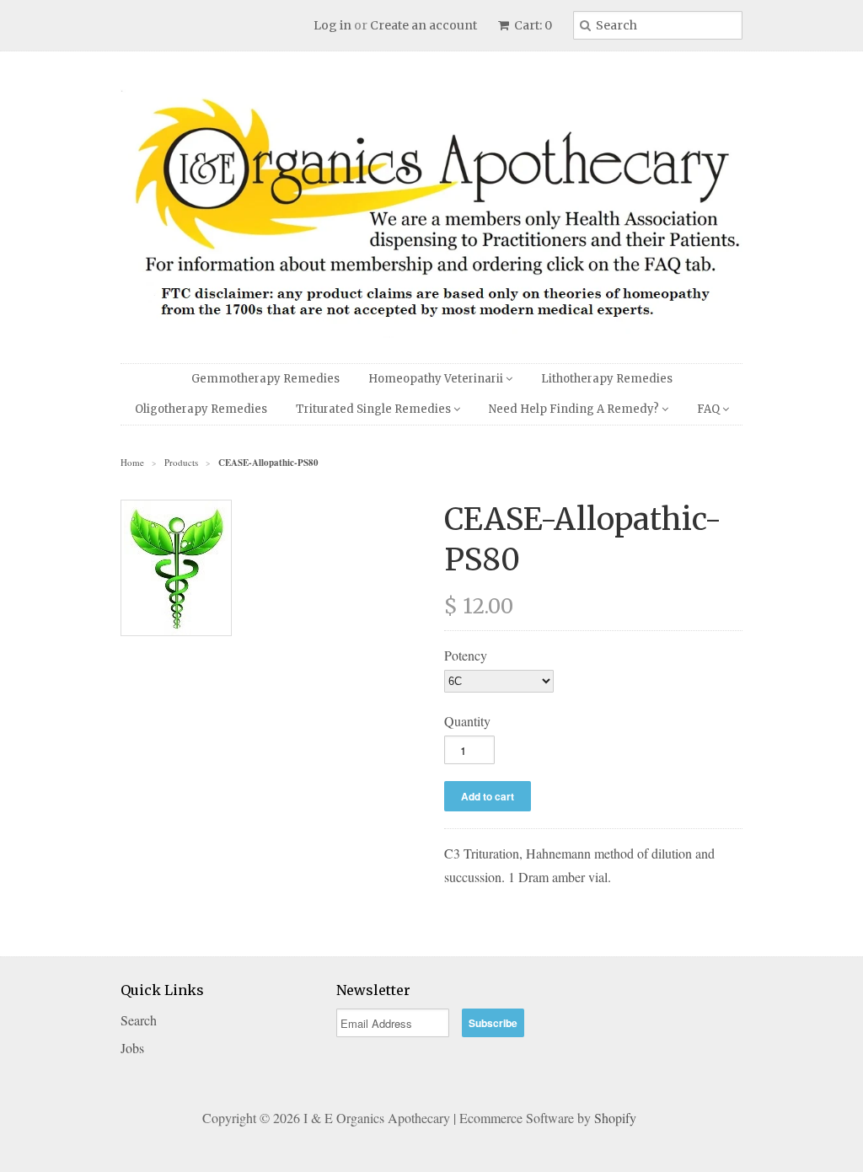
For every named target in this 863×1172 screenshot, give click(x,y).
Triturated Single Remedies (374, 409)
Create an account (423, 25)
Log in (332, 25)
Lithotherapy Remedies (607, 379)
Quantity (467, 721)
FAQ (709, 409)
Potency (465, 655)
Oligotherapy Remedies (201, 409)
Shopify (615, 1118)
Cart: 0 (532, 25)
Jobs (132, 1048)
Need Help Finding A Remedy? (575, 409)
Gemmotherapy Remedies (265, 379)
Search (139, 1020)
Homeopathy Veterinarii (437, 379)
